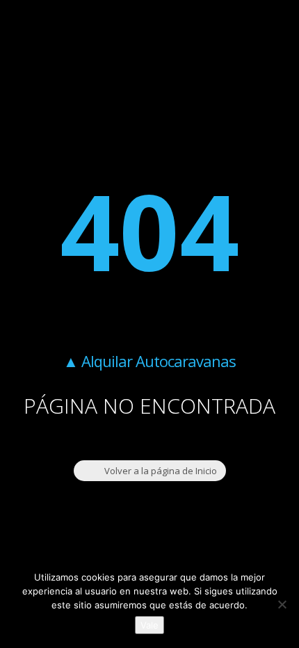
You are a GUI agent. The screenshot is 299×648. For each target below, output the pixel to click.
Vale (149, 625)
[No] (282, 604)
